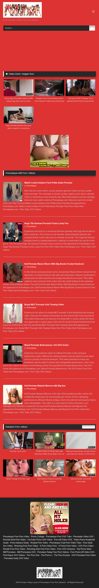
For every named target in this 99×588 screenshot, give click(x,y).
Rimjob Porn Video (39, 543)
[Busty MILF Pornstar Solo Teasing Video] (12, 322)
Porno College (37, 536)
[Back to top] (91, 580)
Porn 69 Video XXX (63, 540)
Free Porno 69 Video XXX (82, 552)
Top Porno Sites (84, 549)
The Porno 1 (46, 555)
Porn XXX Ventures (66, 549)
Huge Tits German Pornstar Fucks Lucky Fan (46, 223)
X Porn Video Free (48, 546)
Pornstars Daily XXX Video (16, 558)
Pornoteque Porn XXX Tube (59, 536)
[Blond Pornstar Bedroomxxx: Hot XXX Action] (12, 363)
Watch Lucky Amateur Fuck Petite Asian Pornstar (48, 183)
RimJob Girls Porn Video (14, 540)
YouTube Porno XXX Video (39, 540)
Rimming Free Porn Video (26, 546)
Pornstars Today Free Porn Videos (53, 552)
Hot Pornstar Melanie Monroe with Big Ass (44, 386)
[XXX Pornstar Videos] (49, 10)
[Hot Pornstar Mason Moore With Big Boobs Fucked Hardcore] (12, 282)
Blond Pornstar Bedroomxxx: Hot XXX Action (46, 345)
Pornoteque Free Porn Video (16, 536)
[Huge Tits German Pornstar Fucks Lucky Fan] (12, 241)
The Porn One (33, 555)
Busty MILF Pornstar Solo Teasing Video (44, 304)
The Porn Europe (62, 555)
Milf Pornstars (9, 552)
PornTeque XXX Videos (14, 555)
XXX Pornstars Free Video (84, 555)
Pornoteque (31, 186)
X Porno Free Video (68, 546)
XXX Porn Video (85, 546)
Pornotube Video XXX (83, 536)
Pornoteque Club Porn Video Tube (65, 543)
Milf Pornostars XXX (26, 552)
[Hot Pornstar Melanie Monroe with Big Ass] (12, 403)
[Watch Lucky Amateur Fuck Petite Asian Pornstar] (12, 200)
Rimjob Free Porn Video (14, 549)
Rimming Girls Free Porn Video (41, 549)
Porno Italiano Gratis (19, 543)
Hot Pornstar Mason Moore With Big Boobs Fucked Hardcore (54, 264)
